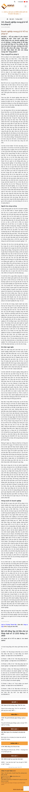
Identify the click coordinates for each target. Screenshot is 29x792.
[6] (13, 575)
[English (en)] (27, 1)
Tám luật (14, 756)
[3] (26, 241)
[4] (21, 332)
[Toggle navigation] (25, 6)
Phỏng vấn (14, 743)
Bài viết (12, 19)
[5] (12, 547)
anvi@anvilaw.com (16, 776)
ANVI (5, 626)
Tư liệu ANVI (18, 19)
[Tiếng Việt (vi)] (24, 1)
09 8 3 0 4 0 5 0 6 (6, 776)
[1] (6, 155)
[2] (21, 218)
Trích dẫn (14, 714)
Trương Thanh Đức (11, 624)
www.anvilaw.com (7, 778)
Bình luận (14, 729)
